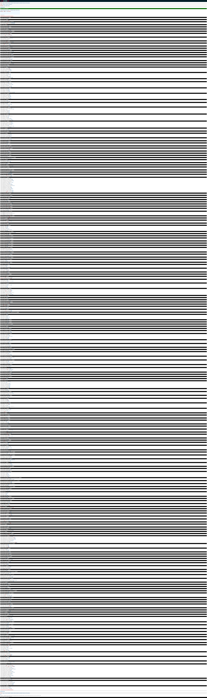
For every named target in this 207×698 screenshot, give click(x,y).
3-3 (7, 313)
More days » (10, 4)
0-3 (9, 110)
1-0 (14, 23)
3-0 (7, 18)
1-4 (12, 576)
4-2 (6, 266)
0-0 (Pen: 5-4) (13, 22)
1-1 (11, 139)
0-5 (10, 354)
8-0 (16, 542)
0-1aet (10, 368)
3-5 (9, 618)
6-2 (13, 51)
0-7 (10, 345)
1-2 (12, 55)
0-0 (11, 61)
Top (0, 694)
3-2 (10, 96)
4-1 (9, 144)
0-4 (8, 544)
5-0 (8, 90)
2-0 (8, 307)
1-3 (10, 32)
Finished (6, 5)
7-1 (11, 59)
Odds (9, 5)
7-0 (7, 79)
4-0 (9, 20)
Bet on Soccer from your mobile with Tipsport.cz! (7, 689)
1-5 (11, 655)
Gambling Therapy (8, 696)
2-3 (13, 63)
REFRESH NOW (2, 7)
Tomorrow (7, 4)
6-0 (8, 234)
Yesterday (3, 4)
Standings (9, 17)
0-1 (9, 34)
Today (1, 4)
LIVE (4, 5)
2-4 (11, 124)
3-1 (12, 53)
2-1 (10, 69)
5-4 (9, 76)
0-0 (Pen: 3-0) (13, 459)
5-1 (9, 383)
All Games (1, 5)
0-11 (11, 370)
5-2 (10, 472)
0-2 (9, 94)
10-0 (11, 463)
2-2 (11, 35)
